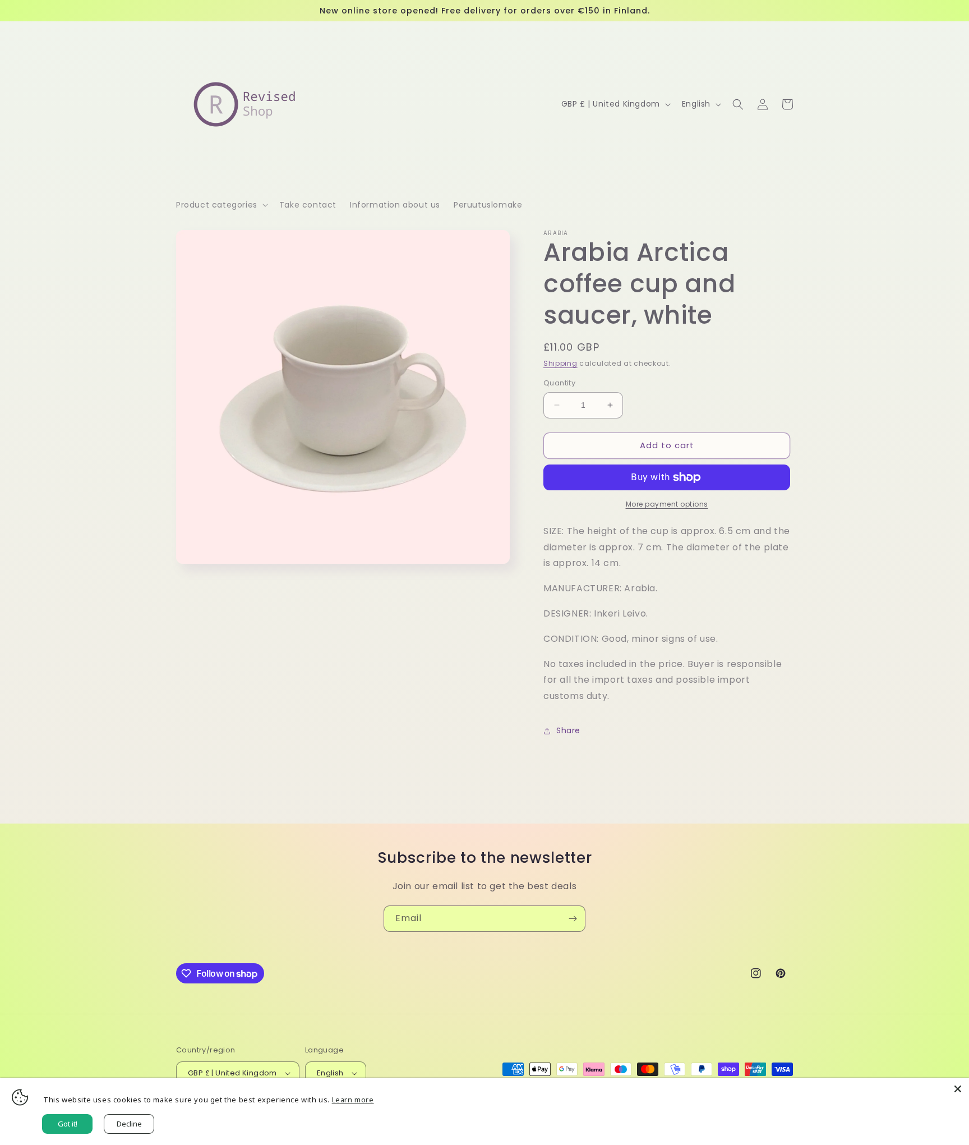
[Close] (957, 1089)
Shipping (560, 363)
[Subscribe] (572, 918)
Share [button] (568, 730)
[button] (221, 205)
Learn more (353, 1100)
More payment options (667, 504)
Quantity (559, 383)
